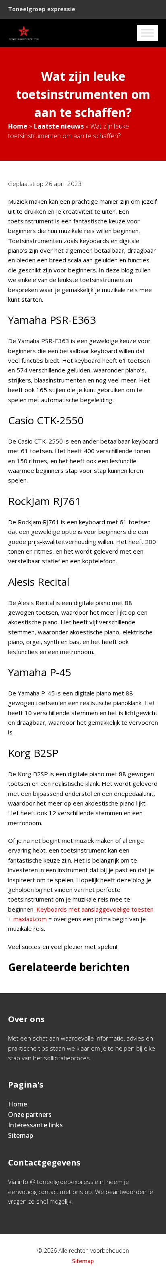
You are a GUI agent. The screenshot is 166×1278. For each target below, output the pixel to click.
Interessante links (35, 1125)
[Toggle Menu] (147, 33)
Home (17, 126)
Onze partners (30, 1114)
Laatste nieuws (59, 126)
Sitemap (20, 1135)
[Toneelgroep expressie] (23, 33)
